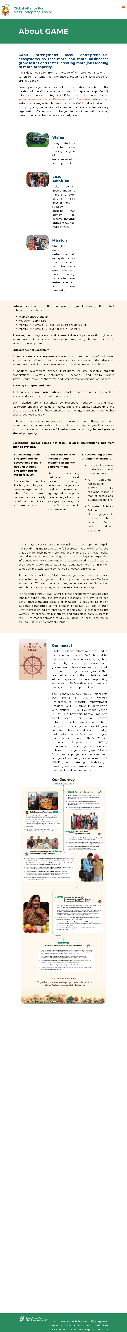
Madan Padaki (53, 99)
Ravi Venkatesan (32, 99)
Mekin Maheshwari (80, 99)
